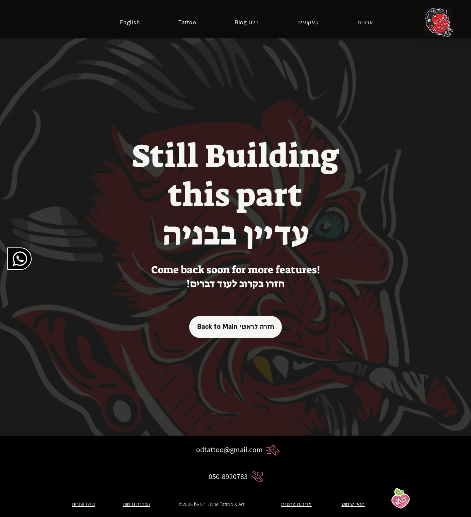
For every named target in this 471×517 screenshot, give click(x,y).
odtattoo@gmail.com (229, 449)
